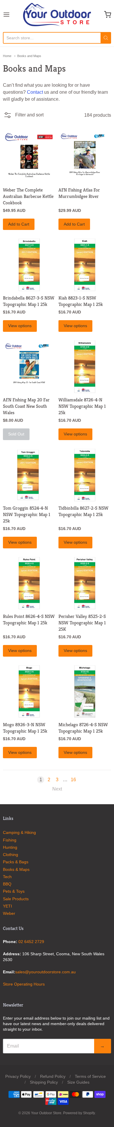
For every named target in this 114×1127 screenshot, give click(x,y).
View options (20, 325)
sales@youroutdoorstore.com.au (45, 972)
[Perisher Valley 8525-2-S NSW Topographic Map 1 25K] (84, 583)
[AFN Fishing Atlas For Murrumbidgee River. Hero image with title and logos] (84, 157)
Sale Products (16, 898)
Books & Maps (16, 869)
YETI (7, 906)
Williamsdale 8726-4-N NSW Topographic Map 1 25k (82, 406)
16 (73, 779)
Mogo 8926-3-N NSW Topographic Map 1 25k (25, 728)
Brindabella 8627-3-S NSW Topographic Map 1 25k (28, 301)
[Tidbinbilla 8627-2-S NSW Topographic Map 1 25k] (84, 475)
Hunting (10, 847)
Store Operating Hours (24, 984)
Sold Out (16, 434)
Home (7, 56)
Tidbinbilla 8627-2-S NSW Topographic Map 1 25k (83, 511)
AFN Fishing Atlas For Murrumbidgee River (79, 193)
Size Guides (78, 1082)
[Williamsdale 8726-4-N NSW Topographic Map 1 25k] (84, 367)
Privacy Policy (18, 1076)
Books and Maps (29, 56)
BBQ (7, 884)
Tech (7, 876)
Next (57, 788)
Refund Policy (52, 1076)
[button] (23, 117)
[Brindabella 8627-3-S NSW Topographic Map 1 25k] (29, 265)
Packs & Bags (15, 862)
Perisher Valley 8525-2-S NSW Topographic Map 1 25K (82, 622)
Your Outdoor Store (46, 1113)
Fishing (9, 840)
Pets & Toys (14, 891)
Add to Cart (18, 224)
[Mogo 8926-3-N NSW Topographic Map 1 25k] (29, 691)
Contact (35, 92)
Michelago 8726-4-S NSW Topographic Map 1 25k (83, 728)
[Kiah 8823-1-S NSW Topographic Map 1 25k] (84, 265)
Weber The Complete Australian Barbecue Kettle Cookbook (28, 196)
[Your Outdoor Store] (57, 14)
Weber (9, 913)
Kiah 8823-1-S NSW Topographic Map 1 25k (80, 301)
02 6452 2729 (31, 941)
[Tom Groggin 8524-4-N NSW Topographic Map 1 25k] (29, 475)
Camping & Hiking (19, 832)
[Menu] (13, 14)
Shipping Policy (44, 1082)
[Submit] (106, 38)
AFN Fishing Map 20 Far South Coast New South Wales (26, 406)
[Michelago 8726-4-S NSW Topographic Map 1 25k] (84, 691)
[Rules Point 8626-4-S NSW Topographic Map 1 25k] (29, 583)
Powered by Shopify (79, 1113)
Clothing (10, 854)
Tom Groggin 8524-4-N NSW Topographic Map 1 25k (26, 514)
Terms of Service (90, 1076)
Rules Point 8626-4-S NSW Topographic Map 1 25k (29, 619)
